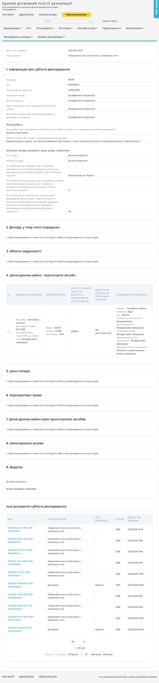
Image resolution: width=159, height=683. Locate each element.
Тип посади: (65, 28)
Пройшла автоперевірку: (50, 37)
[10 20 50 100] (78, 642)
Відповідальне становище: (17, 37)
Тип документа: (44, 28)
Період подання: (111, 28)
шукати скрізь (109, 21)
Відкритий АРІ (26, 15)
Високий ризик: (134, 28)
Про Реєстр (8, 15)
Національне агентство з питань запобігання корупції (130, 677)
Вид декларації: (12, 28)
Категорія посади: (86, 28)
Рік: (28, 28)
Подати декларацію (76, 14)
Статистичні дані (48, 15)
